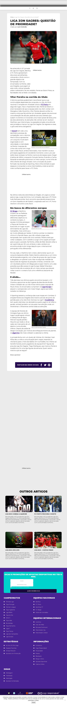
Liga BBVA (9, 612)
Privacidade (39, 651)
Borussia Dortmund (41, 627)
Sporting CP (39, 607)
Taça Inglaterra (10, 610)
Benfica (38, 601)
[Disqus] (33, 398)
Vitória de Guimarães (42, 612)
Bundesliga (9, 623)
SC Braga (13, 211)
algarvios (15, 333)
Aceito (33, 702)
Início (12, 17)
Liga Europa (46, 287)
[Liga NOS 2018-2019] (19, 540)
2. (33, 8)
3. (37, 8)
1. (29, 8)
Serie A (8, 618)
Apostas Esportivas (41, 661)
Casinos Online (40, 664)
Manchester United (41, 632)
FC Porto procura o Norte (45, 514)
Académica (49, 300)
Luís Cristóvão (22, 27)
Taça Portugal (10, 604)
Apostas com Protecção (13, 653)
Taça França (9, 631)
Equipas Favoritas (11, 648)
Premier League (11, 607)
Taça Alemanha (10, 626)
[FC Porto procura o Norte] (48, 504)
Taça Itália (9, 620)
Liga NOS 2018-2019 (12, 550)
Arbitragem (9, 673)
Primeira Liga (10, 601)
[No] (65, 700)
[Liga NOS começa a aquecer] (19, 504)
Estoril (14, 131)
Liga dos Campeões (12, 634)
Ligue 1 (8, 628)
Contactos (39, 645)
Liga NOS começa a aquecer (16, 514)
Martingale (9, 678)
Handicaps (9, 675)
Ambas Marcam (11, 651)
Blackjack (39, 656)
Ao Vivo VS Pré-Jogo (12, 645)
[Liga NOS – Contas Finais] (48, 540)
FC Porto (44, 104)
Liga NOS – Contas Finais (43, 550)
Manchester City (40, 630)
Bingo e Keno (40, 659)
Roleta (38, 653)
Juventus (38, 622)
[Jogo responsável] (9, 693)
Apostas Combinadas (12, 681)
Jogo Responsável (41, 648)
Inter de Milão (40, 624)
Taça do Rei (9, 615)
